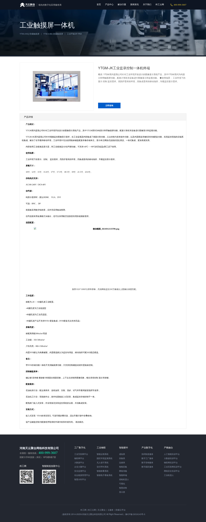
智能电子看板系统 (104, 475)
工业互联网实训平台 (173, 467)
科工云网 (160, 4)
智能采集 (123, 467)
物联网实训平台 (171, 462)
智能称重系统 (102, 471)
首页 (99, 4)
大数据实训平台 (171, 458)
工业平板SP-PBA (74, 34)
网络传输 (123, 471)
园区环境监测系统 (104, 458)
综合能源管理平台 (82, 475)
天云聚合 (101, 510)
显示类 (122, 492)
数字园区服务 (147, 467)
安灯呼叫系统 (102, 467)
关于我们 (147, 4)
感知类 (122, 454)
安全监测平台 (80, 471)
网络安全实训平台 (172, 471)
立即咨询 (109, 105)
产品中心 (109, 4)
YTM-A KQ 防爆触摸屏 (29, 34)
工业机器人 (169, 475)
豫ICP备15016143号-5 (135, 514)
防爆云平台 (121, 510)
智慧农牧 (123, 488)
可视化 (122, 484)
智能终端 (123, 475)
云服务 (110, 510)
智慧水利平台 (80, 479)
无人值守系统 (102, 462)
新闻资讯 (134, 4)
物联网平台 (79, 458)
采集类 (122, 458)
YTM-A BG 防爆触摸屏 (53, 34)
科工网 (83, 510)
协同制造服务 (147, 454)
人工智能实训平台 (172, 454)
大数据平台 (79, 462)
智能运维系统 (102, 454)
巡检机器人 (124, 479)
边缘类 (122, 462)
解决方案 (122, 4)
